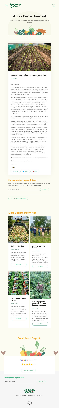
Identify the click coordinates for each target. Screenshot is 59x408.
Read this (18, 264)
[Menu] (6, 5)
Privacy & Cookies (38, 395)
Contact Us (24, 395)
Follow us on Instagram (19, 198)
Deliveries (30, 395)
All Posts (29, 38)
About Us (18, 395)
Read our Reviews (28, 370)
